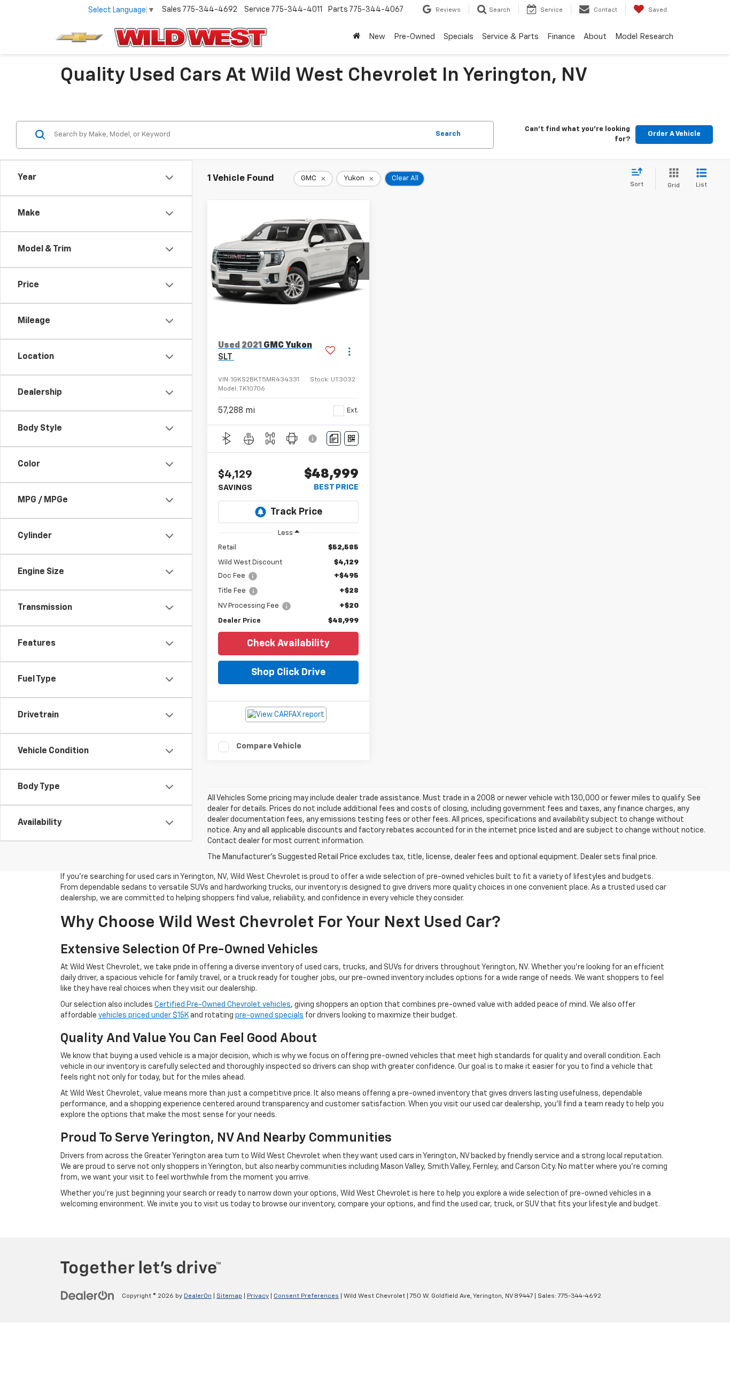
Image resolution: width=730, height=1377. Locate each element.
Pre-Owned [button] (414, 37)
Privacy (258, 1296)
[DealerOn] (87, 1295)
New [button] (377, 37)
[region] (288, 584)
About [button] (595, 37)
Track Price (296, 512)
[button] (358, 261)
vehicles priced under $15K (143, 1015)
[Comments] (334, 438)
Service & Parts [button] (510, 37)
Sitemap (229, 1296)
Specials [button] (458, 37)
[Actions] (349, 351)
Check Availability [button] (288, 643)
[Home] (356, 37)
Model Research (644, 37)
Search (448, 134)
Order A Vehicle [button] (674, 134)
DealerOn (198, 1296)
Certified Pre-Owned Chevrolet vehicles (222, 1004)
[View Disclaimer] (314, 438)
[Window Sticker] (351, 438)
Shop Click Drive (288, 672)
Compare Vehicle (268, 746)
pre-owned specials (269, 1015)
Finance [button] (561, 37)
